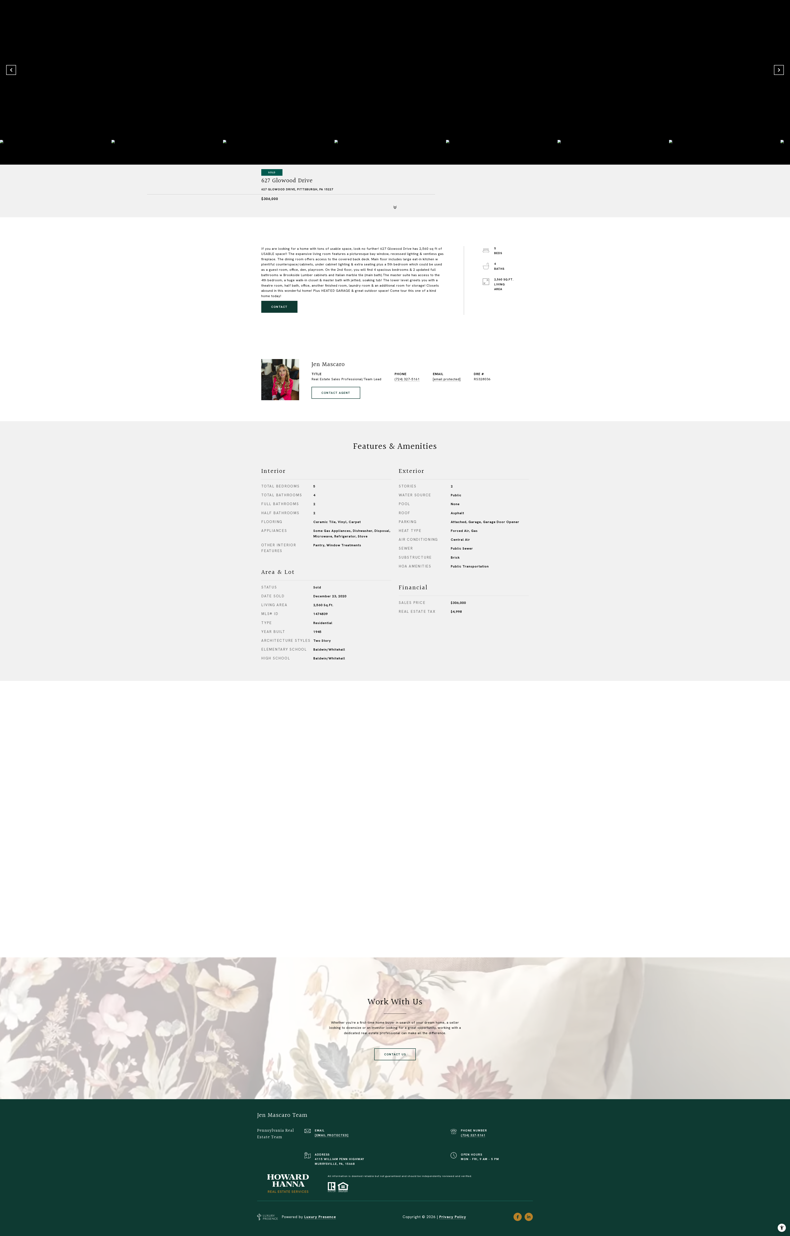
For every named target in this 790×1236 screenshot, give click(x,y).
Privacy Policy (452, 1216)
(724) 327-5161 (407, 379)
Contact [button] (279, 307)
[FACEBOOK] (518, 1217)
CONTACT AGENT (335, 393)
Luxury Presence (320, 1216)
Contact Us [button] (395, 1054)
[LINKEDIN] (529, 1217)
